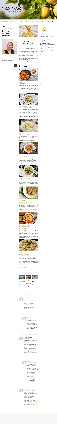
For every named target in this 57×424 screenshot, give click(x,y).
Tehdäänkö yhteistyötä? (47, 21)
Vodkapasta (23, 156)
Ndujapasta (23, 83)
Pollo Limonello (25, 107)
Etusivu (6, 21)
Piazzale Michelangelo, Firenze (22, 281)
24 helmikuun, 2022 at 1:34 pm (29, 390)
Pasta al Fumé (25, 178)
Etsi (15, 65)
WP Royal (8, 421)
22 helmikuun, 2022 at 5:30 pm (32, 318)
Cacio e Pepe (24, 134)
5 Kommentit (35, 270)
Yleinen (35, 39)
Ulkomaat (12, 21)
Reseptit (27, 21)
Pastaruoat (25, 39)
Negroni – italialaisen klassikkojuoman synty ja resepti (29, 283)
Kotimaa (20, 21)
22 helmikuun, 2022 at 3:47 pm (29, 300)
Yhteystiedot (35, 21)
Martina (29, 317)
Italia (21, 39)
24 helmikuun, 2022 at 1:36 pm (32, 362)
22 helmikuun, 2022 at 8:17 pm (29, 338)
